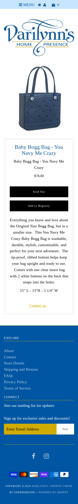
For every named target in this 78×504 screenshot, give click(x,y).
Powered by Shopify (53, 492)
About (9, 351)
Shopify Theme (62, 486)
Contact (10, 357)
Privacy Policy (15, 382)
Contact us (37, 305)
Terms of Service (17, 388)
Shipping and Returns (21, 369)
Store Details (14, 363)
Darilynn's (40, 486)
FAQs (8, 375)
